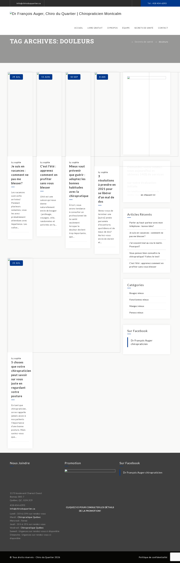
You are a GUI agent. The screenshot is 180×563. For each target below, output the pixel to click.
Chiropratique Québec (29, 517)
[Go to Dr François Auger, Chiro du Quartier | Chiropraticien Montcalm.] (128, 42)
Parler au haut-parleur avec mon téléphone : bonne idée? (146, 224)
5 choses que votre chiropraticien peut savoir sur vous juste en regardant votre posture (21, 379)
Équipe (126, 28)
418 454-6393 (160, 3)
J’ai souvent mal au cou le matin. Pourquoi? (145, 245)
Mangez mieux (136, 306)
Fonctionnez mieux (139, 299)
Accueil (78, 28)
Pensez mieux (136, 312)
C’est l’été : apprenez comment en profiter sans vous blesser (146, 265)
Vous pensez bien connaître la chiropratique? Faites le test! (144, 255)
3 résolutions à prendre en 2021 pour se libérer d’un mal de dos (107, 188)
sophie (17, 162)
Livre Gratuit (95, 28)
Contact (163, 28)
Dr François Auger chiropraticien (142, 472)
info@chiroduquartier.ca (29, 3)
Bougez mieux (136, 293)
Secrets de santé (143, 28)
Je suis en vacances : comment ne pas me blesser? (20, 175)
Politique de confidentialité (153, 557)
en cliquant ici (148, 195)
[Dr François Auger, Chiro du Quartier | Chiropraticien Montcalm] (65, 14)
